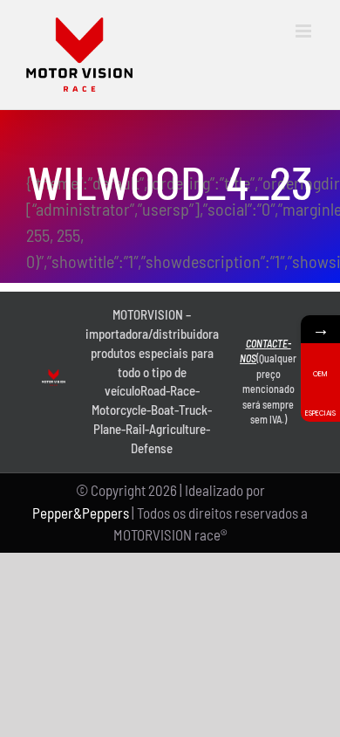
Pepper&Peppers (80, 512)
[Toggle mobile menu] (305, 31)
